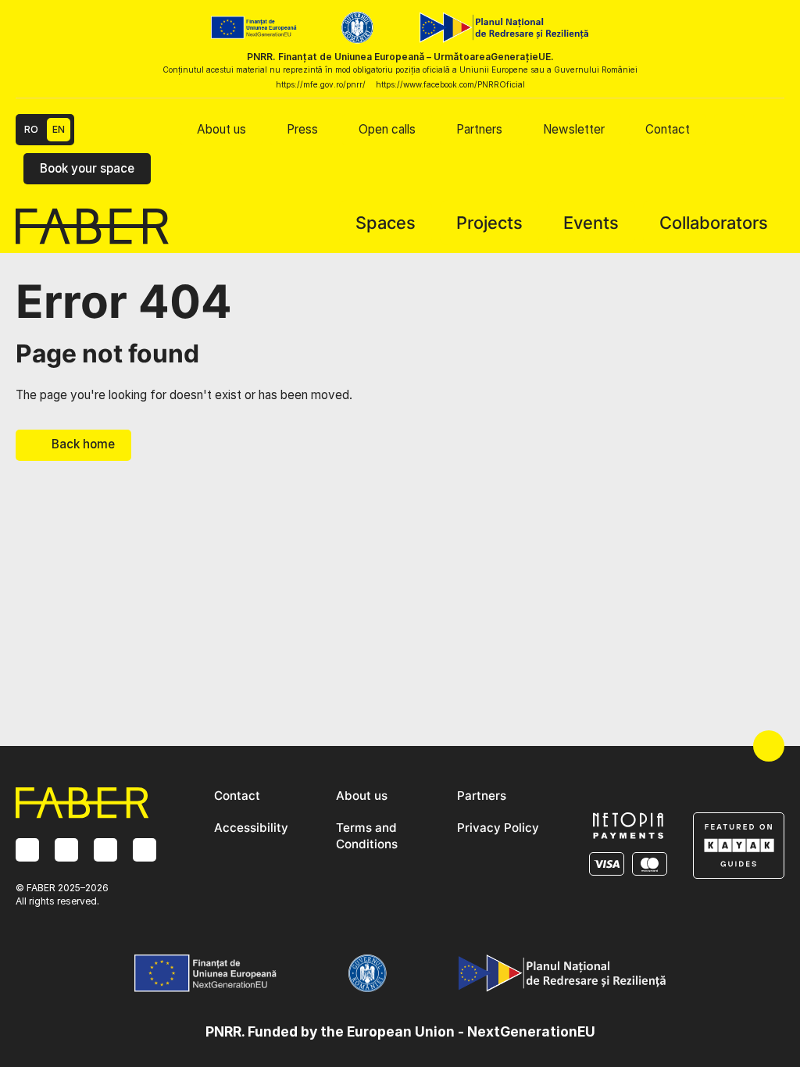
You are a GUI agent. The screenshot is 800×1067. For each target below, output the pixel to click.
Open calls (387, 129)
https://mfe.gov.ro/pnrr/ (321, 84)
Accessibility (251, 827)
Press (302, 129)
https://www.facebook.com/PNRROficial (450, 84)
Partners (479, 129)
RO (31, 129)
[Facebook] (66, 850)
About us (221, 129)
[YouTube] (144, 850)
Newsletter (574, 129)
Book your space (87, 168)
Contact (667, 129)
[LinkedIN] (105, 850)
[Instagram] (27, 850)
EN (58, 129)
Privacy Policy (498, 827)
